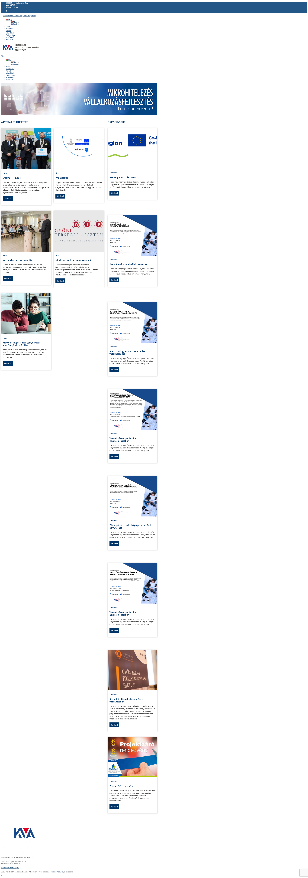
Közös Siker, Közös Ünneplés (17, 260)
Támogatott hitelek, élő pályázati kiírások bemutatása (130, 526)
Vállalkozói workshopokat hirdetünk (73, 260)
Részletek (7, 198)
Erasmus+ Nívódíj (12, 177)
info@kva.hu (13, 7)
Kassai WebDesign (58, 872)
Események (113, 172)
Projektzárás (61, 177)
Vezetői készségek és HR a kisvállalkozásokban (122, 439)
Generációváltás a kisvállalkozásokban (128, 264)
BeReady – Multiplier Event (123, 177)
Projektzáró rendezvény (121, 786)
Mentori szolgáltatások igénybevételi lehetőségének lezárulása (21, 344)
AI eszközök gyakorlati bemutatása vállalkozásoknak (127, 352)
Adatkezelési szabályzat (10, 868)
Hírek (5, 173)
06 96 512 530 (12, 5)
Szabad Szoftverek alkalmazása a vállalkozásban (126, 700)
